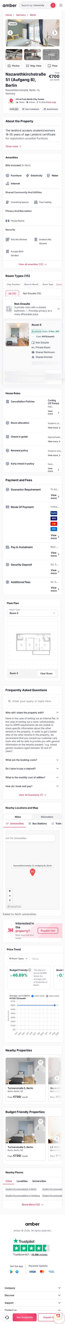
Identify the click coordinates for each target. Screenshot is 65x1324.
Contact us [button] (11, 1310)
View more (54, 496)
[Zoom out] (9, 895)
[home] (9, 5)
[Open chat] (59, 1318)
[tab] (15, 823)
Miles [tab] (18, 816)
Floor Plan (57, 65)
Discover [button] (9, 1295)
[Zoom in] (9, 890)
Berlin (33, 15)
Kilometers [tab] (47, 816)
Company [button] (10, 1288)
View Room (46, 673)
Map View (36, 65)
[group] (32, 644)
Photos (16, 65)
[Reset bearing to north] (9, 900)
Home (9, 15)
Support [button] (9, 1302)
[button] (38, 5)
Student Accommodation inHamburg (23, 1195)
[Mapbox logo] (14, 906)
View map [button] (51, 102)
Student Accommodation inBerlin (21, 1189)
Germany (21, 15)
